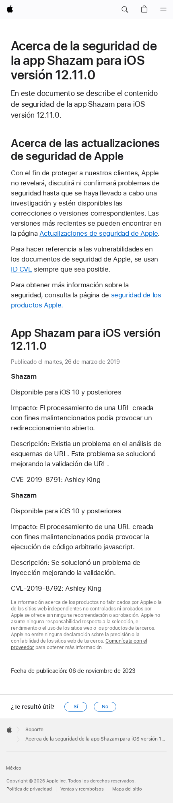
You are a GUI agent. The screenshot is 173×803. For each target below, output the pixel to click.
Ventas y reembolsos (82, 789)
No (105, 707)
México (13, 768)
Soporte (34, 729)
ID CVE (21, 269)
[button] (124, 9)
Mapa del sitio (127, 789)
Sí (76, 707)
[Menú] (163, 9)
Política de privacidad (29, 789)
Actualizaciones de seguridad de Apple (98, 233)
